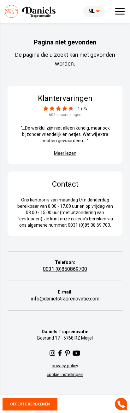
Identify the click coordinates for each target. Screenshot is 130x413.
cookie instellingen (65, 374)
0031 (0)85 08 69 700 (89, 225)
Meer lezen (65, 153)
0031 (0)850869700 (65, 269)
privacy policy (65, 365)
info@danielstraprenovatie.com (65, 299)
